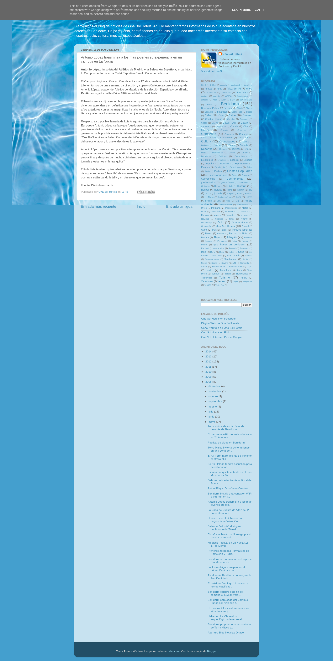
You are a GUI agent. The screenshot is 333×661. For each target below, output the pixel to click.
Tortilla (228, 274)
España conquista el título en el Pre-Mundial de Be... (230, 474)
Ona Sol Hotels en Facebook (218, 318)
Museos (244, 211)
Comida (224, 130)
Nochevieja (206, 222)
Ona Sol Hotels (232, 54)
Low (219, 201)
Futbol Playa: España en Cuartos (228, 488)
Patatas (220, 233)
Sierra (214, 263)
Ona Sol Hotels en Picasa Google (221, 337)
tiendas (215, 273)
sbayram (174, 651)
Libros (249, 197)
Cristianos (243, 137)
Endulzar (222, 160)
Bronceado (237, 112)
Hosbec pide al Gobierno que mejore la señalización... (225, 520)
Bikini (239, 108)
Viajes (235, 281)
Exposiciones (236, 167)
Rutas (231, 252)
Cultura (206, 141)
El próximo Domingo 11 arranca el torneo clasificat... (228, 585)
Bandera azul (246, 100)
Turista (243, 277)
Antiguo (204, 96)
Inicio (141, 206)
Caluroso (247, 115)
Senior (245, 259)
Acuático (248, 85)
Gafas (234, 175)
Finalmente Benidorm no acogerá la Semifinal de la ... (229, 577)
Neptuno (219, 219)
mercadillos (242, 204)
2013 (203, 85)
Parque (224, 230)
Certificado (206, 126)
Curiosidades (227, 141)
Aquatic (216, 96)
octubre (214, 396)
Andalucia (211, 92)
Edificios (223, 156)
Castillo (245, 122)
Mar (237, 200)
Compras (241, 130)
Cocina (205, 130)
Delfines (205, 145)
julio (211, 411)
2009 (208, 376)
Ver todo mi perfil (211, 71)
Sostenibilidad (218, 266)
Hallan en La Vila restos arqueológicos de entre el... (226, 618)
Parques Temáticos (242, 229)
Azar (223, 100)
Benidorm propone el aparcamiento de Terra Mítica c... (229, 626)
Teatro (209, 270)
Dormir (232, 152)
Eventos (205, 167)
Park (214, 230)
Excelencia (219, 167)
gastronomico (208, 182)
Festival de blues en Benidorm (226, 442)
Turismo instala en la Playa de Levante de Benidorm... (226, 428)
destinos (236, 149)
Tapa (249, 266)
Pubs (234, 241)
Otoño (204, 229)
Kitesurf (248, 193)
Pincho (232, 233)
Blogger (211, 651)
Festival (218, 171)
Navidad (205, 219)
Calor (221, 115)
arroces (205, 100)
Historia (241, 186)
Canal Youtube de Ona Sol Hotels (221, 327)
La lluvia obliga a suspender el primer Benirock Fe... (226, 569)
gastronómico (227, 182)
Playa (217, 237)
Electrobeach (241, 156)
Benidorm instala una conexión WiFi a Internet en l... (229, 495)
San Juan (217, 255)
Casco (204, 123)
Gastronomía (235, 178)
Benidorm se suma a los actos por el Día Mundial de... (230, 561)
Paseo (208, 233)
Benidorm (230, 103)
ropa (203, 252)
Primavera (222, 241)
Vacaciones (207, 281)
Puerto (204, 244)
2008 (208, 381)
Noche (244, 219)
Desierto (223, 149)
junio (212, 416)
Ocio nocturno (240, 222)
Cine (245, 126)
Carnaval (244, 119)
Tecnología (225, 270)
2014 (213, 85)
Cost (203, 137)
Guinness (205, 186)
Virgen (207, 285)
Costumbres (226, 137)
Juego (230, 193)
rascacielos (218, 248)
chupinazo (221, 126)
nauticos (245, 215)
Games (245, 175)
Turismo (224, 277)
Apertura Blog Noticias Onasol (226, 632)
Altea (249, 88)
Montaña (215, 208)
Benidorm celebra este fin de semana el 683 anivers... (225, 593)
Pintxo (245, 233)
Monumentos (231, 208)
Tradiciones (242, 273)
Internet (240, 190)
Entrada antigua (179, 206)
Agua (219, 88)
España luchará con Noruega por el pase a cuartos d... (229, 536)
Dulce (244, 152)
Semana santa (212, 259)
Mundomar (230, 211)
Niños (232, 219)
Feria (207, 171)
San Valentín (233, 255)
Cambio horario (213, 119)
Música (217, 215)
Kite (239, 193)
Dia (247, 149)
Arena (228, 96)
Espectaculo (241, 163)
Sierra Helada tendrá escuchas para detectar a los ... (230, 466)
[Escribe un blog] (142, 192)
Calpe (232, 115)
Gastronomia (208, 178)
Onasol (245, 226)
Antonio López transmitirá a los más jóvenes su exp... (229, 503)
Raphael (205, 248)
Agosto (208, 88)
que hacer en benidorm (230, 244)
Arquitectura (242, 96)
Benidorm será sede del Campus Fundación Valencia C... (228, 601)
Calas (208, 115)
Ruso (221, 252)
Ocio (220, 222)
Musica (205, 215)
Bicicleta (228, 108)
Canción (231, 119)
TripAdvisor (206, 278)
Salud (241, 252)
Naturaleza (231, 215)
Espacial (234, 160)
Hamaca (218, 186)
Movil (203, 211)
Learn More (241, 10)
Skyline (224, 263)
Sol (234, 263)
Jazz (207, 193)
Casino (215, 123)
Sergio (204, 263)
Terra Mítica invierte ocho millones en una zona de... (229, 449)
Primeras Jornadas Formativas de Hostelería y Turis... (228, 552)
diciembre (215, 386)
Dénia (231, 145)
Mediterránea (225, 204)
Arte (215, 100)
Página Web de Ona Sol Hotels (220, 323)
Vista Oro (219, 285)
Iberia (229, 190)
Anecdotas (242, 92)
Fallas (249, 167)
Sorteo (204, 266)
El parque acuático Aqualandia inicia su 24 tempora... (230, 436)
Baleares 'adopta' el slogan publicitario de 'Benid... (224, 528)
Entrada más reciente (98, 206)
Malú (228, 201)
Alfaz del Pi (233, 88)
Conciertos (208, 134)
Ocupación (206, 226)
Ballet (232, 100)
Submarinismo (235, 266)
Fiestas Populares (239, 171)
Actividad (235, 85)
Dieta (203, 152)
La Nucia (209, 197)
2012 (208, 361)
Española (224, 163)
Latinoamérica (224, 197)
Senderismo (230, 259)
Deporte (244, 145)
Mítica (204, 208)
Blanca (249, 108)
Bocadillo (209, 112)
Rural (212, 252)
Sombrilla (244, 263)
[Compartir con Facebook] (150, 192)
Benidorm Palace (210, 108)
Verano (222, 281)
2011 (208, 366)
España (210, 163)
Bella (209, 104)
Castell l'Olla (229, 122)
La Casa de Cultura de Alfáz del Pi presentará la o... (228, 512)
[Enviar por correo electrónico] (139, 192)
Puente (245, 241)
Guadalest (243, 182)
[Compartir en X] (146, 192)
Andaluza (226, 92)
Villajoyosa (247, 281)
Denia (217, 145)
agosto (213, 406)
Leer (238, 197)
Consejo (243, 134)
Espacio (248, 160)
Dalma (246, 142)
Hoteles (218, 189)
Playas (232, 237)
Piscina (205, 237)
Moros (245, 208)
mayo (212, 421)
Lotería (208, 201)
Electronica (207, 160)
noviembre (215, 391)
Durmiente (206, 156)
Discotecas (217, 152)
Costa (213, 137)
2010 (208, 371)
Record (232, 248)
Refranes (244, 248)
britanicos (222, 111)
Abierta (223, 85)
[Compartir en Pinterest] (153, 192)
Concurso (229, 134)
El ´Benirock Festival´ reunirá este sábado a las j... (228, 610)
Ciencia (234, 126)
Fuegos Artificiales (217, 175)
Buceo (249, 112)
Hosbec (205, 189)
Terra (239, 270)
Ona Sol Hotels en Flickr (216, 332)
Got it (259, 10)
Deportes (206, 148)
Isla (250, 189)
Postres (208, 241)
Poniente (248, 237)
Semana (248, 255)
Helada (229, 186)
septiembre (216, 401)
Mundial (215, 211)
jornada (218, 193)
